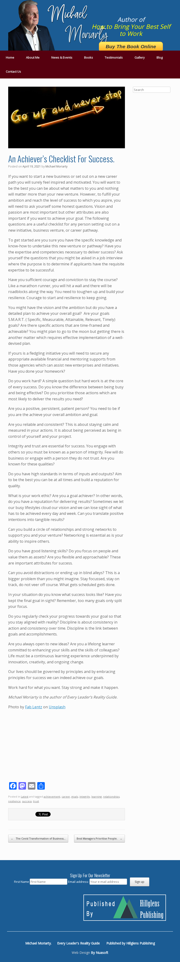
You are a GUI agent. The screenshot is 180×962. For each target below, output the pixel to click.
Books (88, 57)
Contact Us (13, 71)
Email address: (79, 882)
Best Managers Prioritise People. (99, 838)
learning (96, 796)
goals (74, 796)
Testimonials (114, 57)
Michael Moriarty (56, 166)
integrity (84, 796)
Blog (160, 57)
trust (36, 801)
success (27, 801)
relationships (111, 796)
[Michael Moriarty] (59, 25)
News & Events (61, 57)
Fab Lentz (33, 706)
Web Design (81, 952)
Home (10, 57)
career (66, 796)
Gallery (140, 57)
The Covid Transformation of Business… (38, 838)
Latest (24, 796)
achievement (52, 796)
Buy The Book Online (131, 46)
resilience (14, 801)
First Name (21, 882)
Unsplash (57, 706)
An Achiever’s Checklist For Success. (61, 158)
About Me (33, 57)
